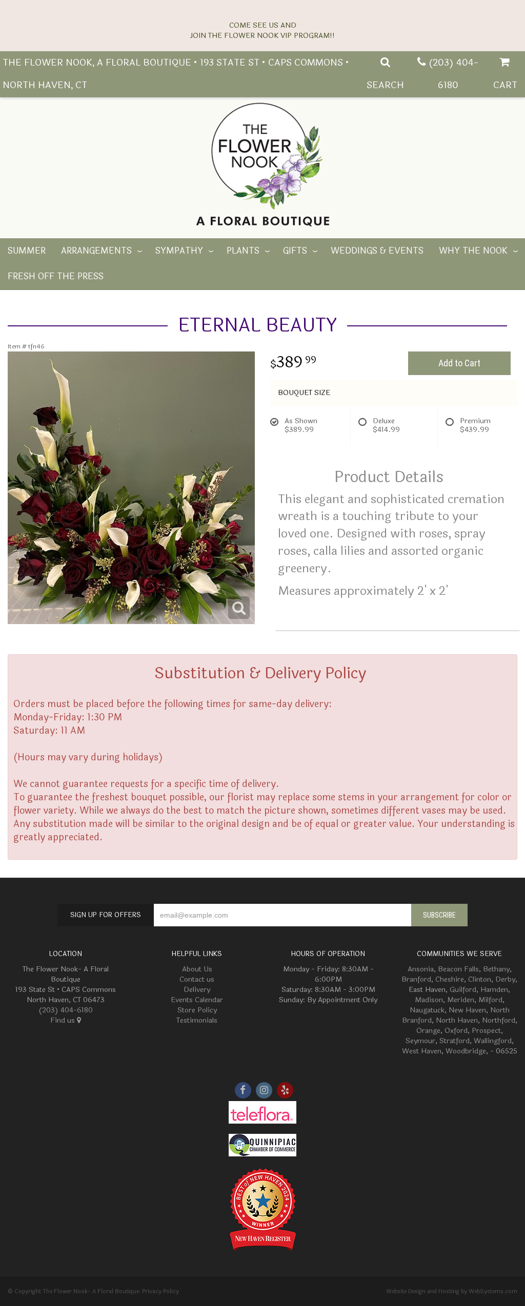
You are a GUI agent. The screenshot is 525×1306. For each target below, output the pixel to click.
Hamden (494, 989)
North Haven (457, 1020)
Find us (63, 1020)
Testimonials (196, 1020)
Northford (498, 1020)
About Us (197, 969)
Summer (27, 251)
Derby (505, 979)
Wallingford (493, 1040)
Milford (490, 999)
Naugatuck (427, 1010)
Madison (429, 999)
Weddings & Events (377, 251)
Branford (416, 979)
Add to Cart (459, 363)
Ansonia (421, 969)
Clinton (479, 979)
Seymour (420, 1040)
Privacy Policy (160, 1291)
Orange (428, 1030)
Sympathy (179, 251)
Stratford (454, 1040)
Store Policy (197, 1010)
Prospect (486, 1030)
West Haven (421, 1051)
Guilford (463, 989)
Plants (243, 251)
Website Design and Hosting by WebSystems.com (451, 1291)
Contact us (196, 979)
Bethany (496, 969)
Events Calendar (197, 999)
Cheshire (449, 979)
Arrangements (96, 251)
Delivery (197, 989)
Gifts (295, 251)
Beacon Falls (458, 969)
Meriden (460, 999)
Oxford (456, 1030)
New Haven (467, 1010)
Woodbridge (466, 1051)
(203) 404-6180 (65, 1010)
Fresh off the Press (56, 276)
